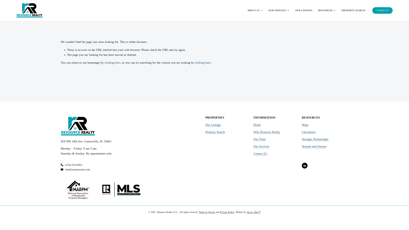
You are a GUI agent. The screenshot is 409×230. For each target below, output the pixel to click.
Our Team (260, 139)
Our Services (261, 146)
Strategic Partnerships (315, 139)
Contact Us (382, 10)
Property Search (353, 10)
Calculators (309, 132)
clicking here (112, 62)
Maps (305, 124)
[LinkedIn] (305, 166)
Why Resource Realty (267, 132)
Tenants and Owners (314, 146)
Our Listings (304, 10)
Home (257, 124)
